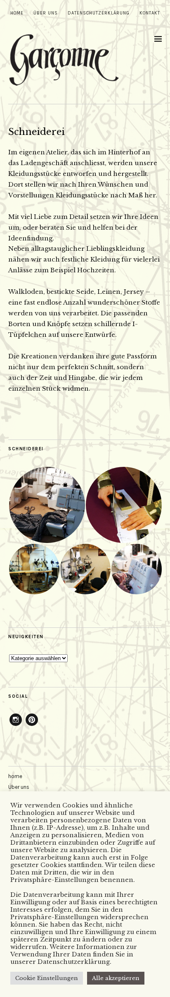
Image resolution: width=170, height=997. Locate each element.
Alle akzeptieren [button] (115, 978)
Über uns (45, 13)
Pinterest (32, 725)
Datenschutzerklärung (99, 13)
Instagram (15, 725)
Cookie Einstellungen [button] (46, 978)
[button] (46, 505)
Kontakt (149, 13)
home (17, 13)
